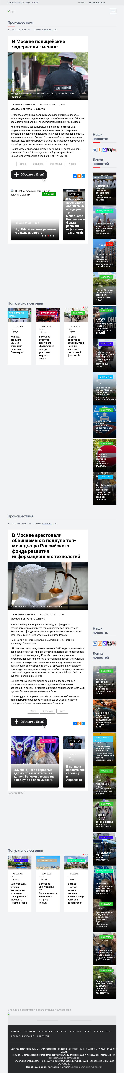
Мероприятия (48, 313)
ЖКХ (109, 244)
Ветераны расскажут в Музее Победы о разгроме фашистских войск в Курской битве (104, 686)
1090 (100, 946)
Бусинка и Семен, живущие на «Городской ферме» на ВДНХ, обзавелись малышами (104, 919)
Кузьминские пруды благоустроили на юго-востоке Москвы (104, 788)
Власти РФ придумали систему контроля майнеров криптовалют (35, 229)
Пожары (37, 30)
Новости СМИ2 (16, 792)
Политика (30, 1031)
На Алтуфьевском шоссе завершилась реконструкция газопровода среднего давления (103, 491)
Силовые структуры (21, 30)
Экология (106, 277)
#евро (72, 163)
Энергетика (106, 377)
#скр (33, 711)
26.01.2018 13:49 (24, 220)
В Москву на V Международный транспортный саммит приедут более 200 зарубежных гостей (105, 359)
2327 (100, 849)
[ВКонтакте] (75, 176)
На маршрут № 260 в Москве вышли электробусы (103, 856)
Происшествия (103, 1031)
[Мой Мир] (83, 176)
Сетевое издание (78, 1049)
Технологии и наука (16, 314)
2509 (100, 479)
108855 (16, 879)
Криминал (47, 30)
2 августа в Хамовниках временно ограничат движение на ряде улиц (102, 460)
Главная (16, 1031)
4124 (100, 315)
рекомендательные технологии (86, 1067)
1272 (100, 908)
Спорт (87, 1031)
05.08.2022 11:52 (47, 105)
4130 (100, 417)
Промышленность (102, 177)
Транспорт (106, 343)
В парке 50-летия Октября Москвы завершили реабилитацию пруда (104, 295)
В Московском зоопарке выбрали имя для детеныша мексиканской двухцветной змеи (103, 720)
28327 (37, 763)
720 (99, 780)
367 (99, 675)
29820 (72, 332)
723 (99, 250)
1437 (100, 880)
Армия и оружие (46, 860)
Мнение (108, 704)
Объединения (104, 210)
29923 (44, 332)
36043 (15, 332)
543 (99, 709)
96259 (44, 879)
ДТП (55, 30)
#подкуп (48, 711)
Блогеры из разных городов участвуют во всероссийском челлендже (104, 888)
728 (99, 811)
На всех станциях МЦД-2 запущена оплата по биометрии (17, 344)
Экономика (45, 1031)
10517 (100, 220)
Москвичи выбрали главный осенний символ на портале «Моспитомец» (104, 821)
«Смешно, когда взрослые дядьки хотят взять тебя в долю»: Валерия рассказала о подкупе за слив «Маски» (34, 775)
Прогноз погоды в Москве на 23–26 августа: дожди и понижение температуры (104, 987)
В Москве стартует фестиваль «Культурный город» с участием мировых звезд (46, 347)
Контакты (43, 1036)
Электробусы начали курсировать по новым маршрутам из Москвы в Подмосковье (19, 893)
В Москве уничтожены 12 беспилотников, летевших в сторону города (48, 893)
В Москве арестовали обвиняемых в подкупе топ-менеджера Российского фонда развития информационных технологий (79, 215)
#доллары (56, 163)
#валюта (38, 163)
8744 (100, 348)
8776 (100, 450)
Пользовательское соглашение (63, 1058)
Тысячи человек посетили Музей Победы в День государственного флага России (105, 955)
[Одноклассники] (79, 176)
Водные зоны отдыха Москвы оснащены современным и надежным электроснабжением (106, 393)
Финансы (50, 194)
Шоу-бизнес (48, 741)
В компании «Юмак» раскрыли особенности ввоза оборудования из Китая (103, 193)
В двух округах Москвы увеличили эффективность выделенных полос (104, 427)
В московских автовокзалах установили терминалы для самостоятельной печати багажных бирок (105, 753)
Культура (75, 1031)
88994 (72, 879)
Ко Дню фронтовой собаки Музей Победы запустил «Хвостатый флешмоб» (75, 346)
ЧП (9, 30)
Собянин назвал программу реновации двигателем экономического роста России (104, 260)
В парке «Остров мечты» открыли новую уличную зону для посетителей (104, 228)
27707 (71, 760)
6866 (38, 220)
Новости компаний (22, 1036)
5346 (100, 182)
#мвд (23, 163)
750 (99, 977)
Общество (78, 313)
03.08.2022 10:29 (47, 614)
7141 (100, 383)
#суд (62, 711)
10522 (100, 286)
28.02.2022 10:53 (23, 763)
